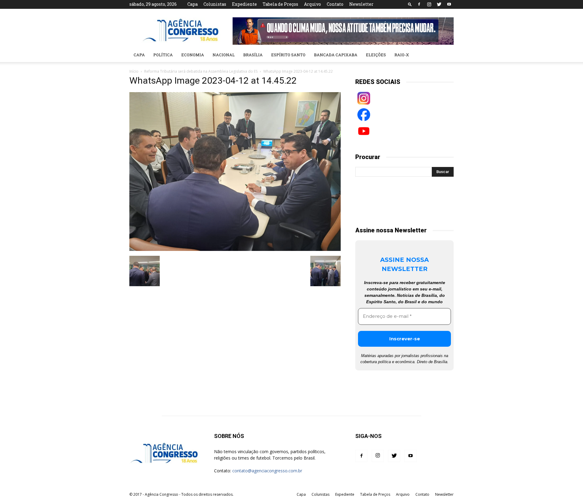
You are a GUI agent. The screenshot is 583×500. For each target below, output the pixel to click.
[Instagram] (429, 4)
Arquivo (312, 4)
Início (133, 71)
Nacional (224, 54)
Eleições (376, 54)
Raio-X (401, 54)
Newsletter (361, 4)
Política (163, 54)
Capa (192, 4)
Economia (192, 54)
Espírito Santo (288, 54)
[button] (409, 4)
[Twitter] (439, 4)
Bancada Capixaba (335, 54)
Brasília (253, 54)
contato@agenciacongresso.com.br (267, 471)
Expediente (244, 4)
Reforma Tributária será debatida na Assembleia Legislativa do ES (200, 71)
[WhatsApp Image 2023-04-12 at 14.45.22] (235, 249)
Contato (335, 4)
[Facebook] (419, 4)
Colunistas (214, 4)
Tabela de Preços (280, 4)
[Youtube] (449, 4)
